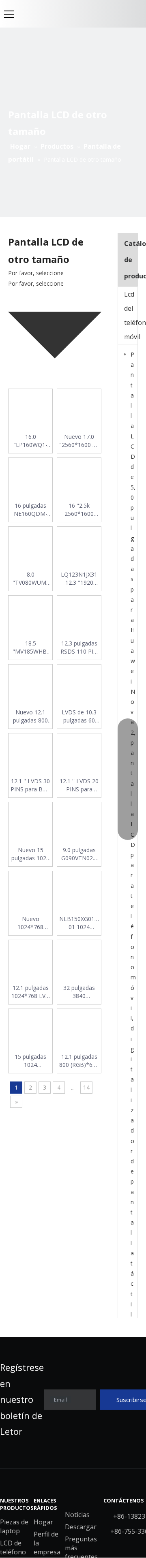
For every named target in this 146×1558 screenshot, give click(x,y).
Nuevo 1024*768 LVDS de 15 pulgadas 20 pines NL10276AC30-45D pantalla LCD (30, 923)
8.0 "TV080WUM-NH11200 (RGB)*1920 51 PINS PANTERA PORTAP (30, 579)
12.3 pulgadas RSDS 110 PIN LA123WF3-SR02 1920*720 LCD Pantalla (79, 647)
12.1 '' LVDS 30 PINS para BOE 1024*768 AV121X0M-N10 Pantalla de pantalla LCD (30, 785)
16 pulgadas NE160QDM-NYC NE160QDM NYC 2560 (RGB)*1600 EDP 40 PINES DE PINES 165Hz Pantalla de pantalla (30, 510)
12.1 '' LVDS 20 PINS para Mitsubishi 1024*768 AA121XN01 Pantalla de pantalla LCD (79, 785)
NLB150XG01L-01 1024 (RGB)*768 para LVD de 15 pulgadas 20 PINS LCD (79, 923)
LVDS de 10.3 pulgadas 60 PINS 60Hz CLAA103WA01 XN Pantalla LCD (79, 716)
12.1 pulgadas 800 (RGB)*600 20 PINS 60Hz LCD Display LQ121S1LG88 (79, 1061)
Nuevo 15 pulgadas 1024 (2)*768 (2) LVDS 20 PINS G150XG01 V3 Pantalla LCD (30, 854)
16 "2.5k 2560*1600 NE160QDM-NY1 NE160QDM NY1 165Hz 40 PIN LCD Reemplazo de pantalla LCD (79, 510)
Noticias (77, 1514)
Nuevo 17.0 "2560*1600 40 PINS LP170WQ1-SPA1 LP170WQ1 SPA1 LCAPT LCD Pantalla (79, 441)
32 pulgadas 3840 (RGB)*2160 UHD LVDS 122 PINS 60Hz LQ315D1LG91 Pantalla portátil (79, 992)
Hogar (43, 1521)
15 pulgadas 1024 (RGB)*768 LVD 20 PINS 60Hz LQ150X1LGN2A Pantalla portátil (30, 1061)
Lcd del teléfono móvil (130, 315)
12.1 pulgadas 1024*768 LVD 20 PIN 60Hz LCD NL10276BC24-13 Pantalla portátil (30, 992)
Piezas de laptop (14, 1526)
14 (86, 1087)
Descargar (81, 1526)
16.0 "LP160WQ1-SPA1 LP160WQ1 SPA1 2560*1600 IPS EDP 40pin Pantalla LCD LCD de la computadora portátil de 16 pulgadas (30, 441)
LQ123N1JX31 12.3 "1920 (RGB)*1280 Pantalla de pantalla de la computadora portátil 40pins (79, 579)
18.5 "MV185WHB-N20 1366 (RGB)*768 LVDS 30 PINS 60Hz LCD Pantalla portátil (30, 647)
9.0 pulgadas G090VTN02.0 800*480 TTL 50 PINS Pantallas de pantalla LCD (79, 854)
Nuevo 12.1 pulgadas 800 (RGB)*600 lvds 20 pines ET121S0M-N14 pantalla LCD (30, 716)
